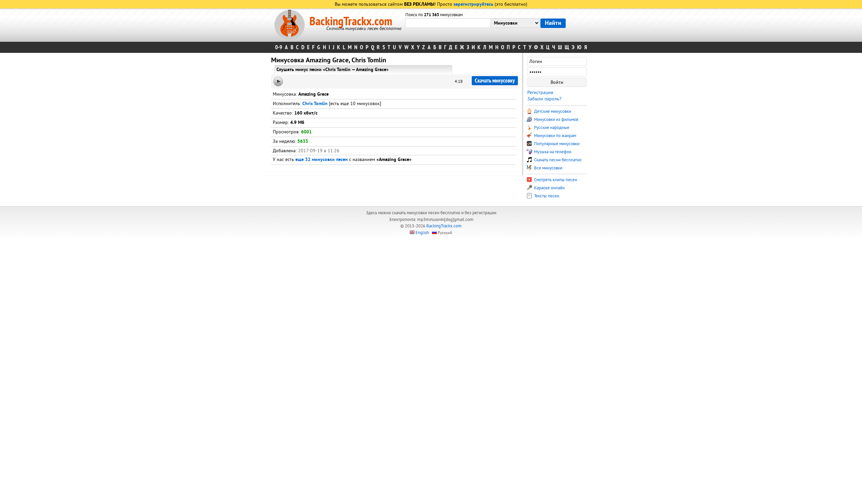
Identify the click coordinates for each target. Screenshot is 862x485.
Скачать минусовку (495, 80)
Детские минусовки (552, 111)
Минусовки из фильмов (555, 119)
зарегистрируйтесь (473, 4)
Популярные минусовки (556, 143)
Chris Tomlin (315, 104)
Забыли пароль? (544, 98)
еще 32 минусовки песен (321, 160)
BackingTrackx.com (350, 21)
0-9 (278, 47)
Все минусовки (547, 168)
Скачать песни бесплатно (557, 160)
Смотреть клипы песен (555, 179)
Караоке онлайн (549, 188)
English (422, 232)
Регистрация (540, 92)
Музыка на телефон (552, 152)
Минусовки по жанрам (554, 135)
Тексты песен (546, 196)
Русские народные (551, 127)
